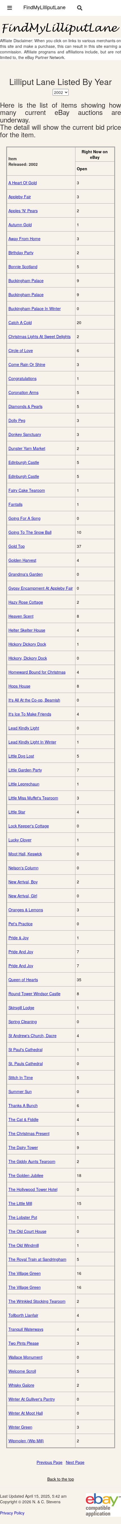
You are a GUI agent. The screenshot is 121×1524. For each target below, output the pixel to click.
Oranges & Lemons (25, 909)
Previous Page (49, 1462)
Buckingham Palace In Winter (34, 308)
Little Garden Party (25, 770)
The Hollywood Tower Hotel (32, 1189)
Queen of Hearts (23, 979)
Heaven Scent (20, 616)
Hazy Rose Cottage (25, 602)
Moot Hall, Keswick (25, 854)
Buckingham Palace (26, 280)
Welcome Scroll (22, 1371)
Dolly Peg (16, 420)
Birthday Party (20, 252)
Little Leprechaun (23, 784)
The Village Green (24, 1273)
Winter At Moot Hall (25, 1413)
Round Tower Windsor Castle (34, 993)
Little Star (16, 812)
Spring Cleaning (22, 1021)
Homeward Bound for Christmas (37, 672)
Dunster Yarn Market (26, 448)
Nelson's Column (23, 867)
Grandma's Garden (25, 574)
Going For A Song (24, 518)
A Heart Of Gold (22, 182)
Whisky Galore (21, 1385)
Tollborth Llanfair (23, 1315)
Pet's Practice (20, 923)
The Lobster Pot (22, 1217)
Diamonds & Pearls (25, 406)
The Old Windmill (23, 1245)
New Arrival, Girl (22, 895)
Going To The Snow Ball (29, 532)
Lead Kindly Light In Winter (32, 742)
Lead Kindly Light (23, 728)
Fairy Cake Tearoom (26, 490)
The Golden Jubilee (25, 1175)
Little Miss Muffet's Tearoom (33, 798)
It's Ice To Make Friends (29, 714)
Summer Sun (20, 1091)
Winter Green (20, 1427)
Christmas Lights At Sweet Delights (39, 336)
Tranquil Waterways (25, 1329)
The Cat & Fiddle (23, 1119)
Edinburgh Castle (23, 462)
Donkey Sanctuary (24, 434)
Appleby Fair (19, 196)
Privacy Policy (12, 1513)
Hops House (19, 686)
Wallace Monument (25, 1357)
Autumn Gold (20, 224)
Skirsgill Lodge (21, 1007)
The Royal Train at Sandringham (37, 1259)
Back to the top (60, 1479)
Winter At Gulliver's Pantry (31, 1399)
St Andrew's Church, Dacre (32, 1035)
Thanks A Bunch (23, 1105)
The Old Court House (27, 1231)
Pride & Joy (18, 937)
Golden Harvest (22, 560)
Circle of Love (20, 350)
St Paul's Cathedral (25, 1049)
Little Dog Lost (21, 756)
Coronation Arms (23, 392)
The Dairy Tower (23, 1147)
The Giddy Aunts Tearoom (31, 1161)
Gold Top (16, 546)
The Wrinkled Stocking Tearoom (37, 1301)
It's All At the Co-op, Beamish (34, 700)
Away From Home (24, 238)
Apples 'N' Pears (23, 210)
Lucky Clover (20, 840)
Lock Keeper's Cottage (28, 826)
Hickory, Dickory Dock (27, 658)
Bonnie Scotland (22, 266)
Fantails (15, 504)
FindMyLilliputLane (44, 7)
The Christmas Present (29, 1133)
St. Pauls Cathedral (25, 1063)
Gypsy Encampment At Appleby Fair (40, 588)
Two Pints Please (23, 1343)
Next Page (75, 1462)
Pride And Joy (20, 951)
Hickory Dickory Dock (27, 644)
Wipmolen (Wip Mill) (26, 1440)
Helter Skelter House (26, 630)
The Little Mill (20, 1203)
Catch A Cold (20, 322)
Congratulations (22, 378)
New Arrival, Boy (23, 881)
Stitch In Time (20, 1077)
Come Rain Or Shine (26, 364)
